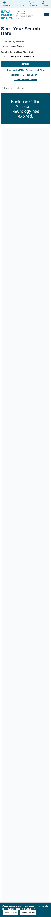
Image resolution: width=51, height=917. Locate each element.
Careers (6, 5)
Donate (45, 5)
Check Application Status (25, 79)
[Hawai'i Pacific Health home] (17, 15)
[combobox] (25, 44)
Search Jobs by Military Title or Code (17, 52)
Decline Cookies (28, 912)
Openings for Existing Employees (25, 74)
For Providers (33, 4)
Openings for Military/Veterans (20, 70)
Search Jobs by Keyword (12, 41)
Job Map (40, 70)
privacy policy (30, 908)
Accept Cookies (10, 912)
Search (25, 64)
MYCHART (19, 5)
